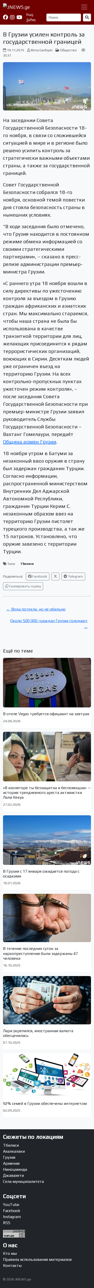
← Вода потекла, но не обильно (35, 609)
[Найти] (87, 17)
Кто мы (10, 1253)
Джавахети (13, 1175)
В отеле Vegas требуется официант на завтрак (46, 713)
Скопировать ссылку (24, 586)
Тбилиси (27, 564)
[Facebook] (5, 17)
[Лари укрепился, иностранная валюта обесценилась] (47, 1000)
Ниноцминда (15, 1169)
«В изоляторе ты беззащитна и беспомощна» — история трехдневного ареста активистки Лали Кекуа (47, 792)
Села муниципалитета (23, 1181)
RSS (6, 1222)
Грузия (9, 1157)
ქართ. (31, 20)
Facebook (39, 576)
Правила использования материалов (37, 1259)
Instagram (12, 1216)
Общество (68, 50)
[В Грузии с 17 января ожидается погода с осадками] (47, 840)
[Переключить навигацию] (84, 7)
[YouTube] (19, 17)
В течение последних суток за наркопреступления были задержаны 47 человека (40, 953)
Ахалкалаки (14, 1151)
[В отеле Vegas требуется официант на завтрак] (47, 682)
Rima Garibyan (42, 50)
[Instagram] (12, 17)
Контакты (12, 1265)
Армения (11, 1163)
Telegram (75, 576)
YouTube (11, 1204)
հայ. (30, 15)
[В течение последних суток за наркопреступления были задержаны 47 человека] (47, 918)
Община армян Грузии (29, 442)
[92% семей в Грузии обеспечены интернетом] (47, 1075)
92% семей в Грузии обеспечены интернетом (45, 1103)
